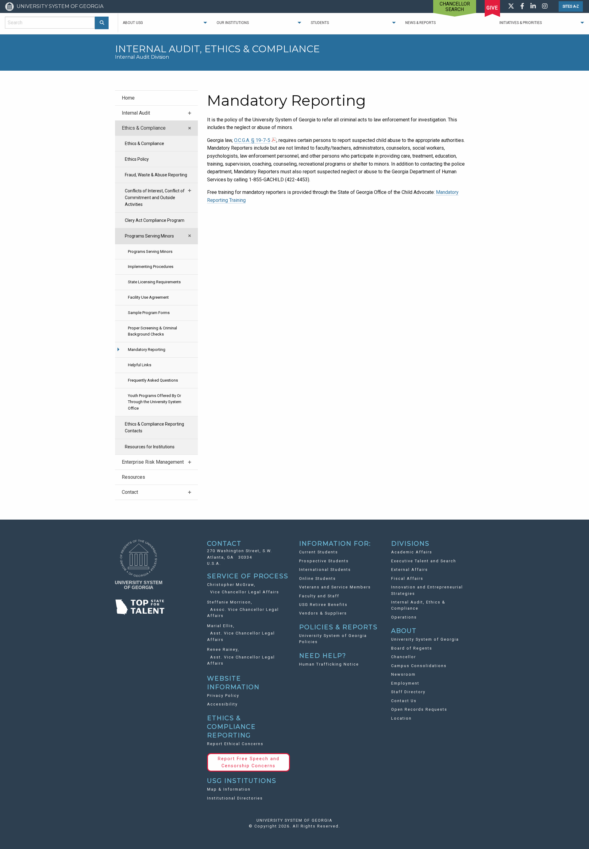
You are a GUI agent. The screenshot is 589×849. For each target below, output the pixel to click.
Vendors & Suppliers (323, 613)
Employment (405, 683)
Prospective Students (324, 561)
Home (128, 98)
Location (401, 718)
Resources (133, 477)
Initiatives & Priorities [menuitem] (520, 23)
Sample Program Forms (149, 312)
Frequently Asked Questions (153, 380)
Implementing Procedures (150, 266)
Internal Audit (136, 113)
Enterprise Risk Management (153, 462)
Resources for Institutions (150, 446)
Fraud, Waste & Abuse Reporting (156, 174)
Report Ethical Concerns (235, 743)
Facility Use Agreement (148, 297)
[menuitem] (156, 97)
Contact (130, 492)
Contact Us (404, 700)
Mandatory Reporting (146, 349)
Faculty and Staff (319, 596)
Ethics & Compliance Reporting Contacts (154, 427)
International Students (325, 569)
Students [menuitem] (320, 23)
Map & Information (229, 789)
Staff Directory (408, 692)
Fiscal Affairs (407, 578)
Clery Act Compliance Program (154, 220)
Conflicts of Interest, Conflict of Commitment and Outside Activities (155, 197)
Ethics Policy (137, 159)
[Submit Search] (102, 23)
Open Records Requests (419, 709)
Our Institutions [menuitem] (233, 23)
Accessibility (222, 704)
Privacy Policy (223, 695)
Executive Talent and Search (423, 561)
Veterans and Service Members (335, 587)
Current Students (318, 552)
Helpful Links (139, 365)
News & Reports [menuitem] (420, 23)
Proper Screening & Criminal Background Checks (152, 331)
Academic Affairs (411, 552)
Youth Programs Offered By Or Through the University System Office (154, 402)
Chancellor (403, 656)
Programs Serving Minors (149, 236)
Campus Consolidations (419, 665)
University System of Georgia (425, 639)
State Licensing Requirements (154, 282)
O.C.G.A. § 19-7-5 (252, 140)
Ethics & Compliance (144, 128)
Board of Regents (411, 648)
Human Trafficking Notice (329, 664)
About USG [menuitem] (133, 23)
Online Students (317, 578)
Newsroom (403, 674)
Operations (404, 617)
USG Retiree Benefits (323, 604)
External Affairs (409, 569)
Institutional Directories (235, 798)
